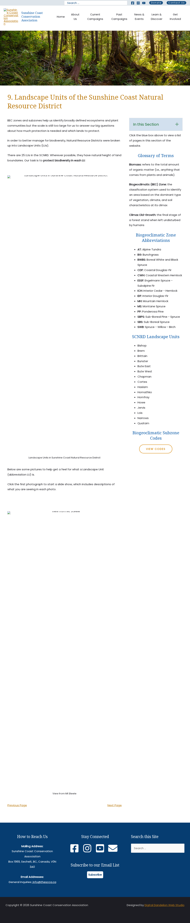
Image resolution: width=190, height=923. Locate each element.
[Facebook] (132, 3)
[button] (156, 2)
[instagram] (89, 848)
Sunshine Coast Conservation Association (32, 16)
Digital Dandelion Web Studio (164, 905)
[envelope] (114, 848)
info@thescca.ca (44, 882)
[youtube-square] (101, 848)
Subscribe (95, 875)
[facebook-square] (76, 848)
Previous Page (17, 805)
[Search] (125, 3)
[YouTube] (143, 3)
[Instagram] (138, 3)
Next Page (114, 805)
